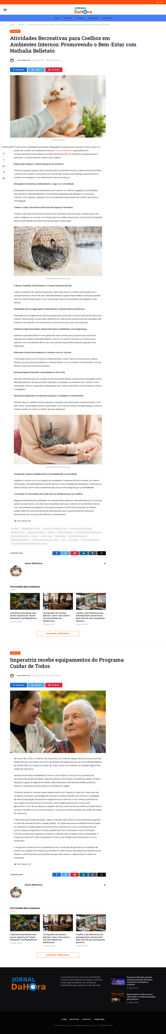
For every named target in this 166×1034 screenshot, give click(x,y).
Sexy (64, 540)
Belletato (15, 528)
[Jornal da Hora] (83, 9)
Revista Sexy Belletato (78, 536)
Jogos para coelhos (36, 532)
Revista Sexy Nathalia (20, 540)
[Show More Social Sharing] (65, 69)
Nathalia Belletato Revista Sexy (88, 532)
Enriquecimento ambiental (81, 528)
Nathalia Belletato (63, 150)
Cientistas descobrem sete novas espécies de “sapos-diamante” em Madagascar (23, 616)
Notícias (68, 18)
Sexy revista (74, 540)
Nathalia (51, 532)
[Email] (3, 178)
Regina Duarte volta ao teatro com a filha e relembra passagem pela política (141, 996)
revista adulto (46, 536)
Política (80, 18)
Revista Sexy (60, 536)
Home (57, 18)
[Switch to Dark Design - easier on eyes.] (158, 2)
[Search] (161, 2)
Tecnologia (93, 18)
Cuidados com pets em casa (55, 528)
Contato (86, 1019)
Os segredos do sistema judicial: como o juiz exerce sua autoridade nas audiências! (56, 617)
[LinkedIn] (3, 165)
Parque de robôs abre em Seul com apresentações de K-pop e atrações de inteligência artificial (140, 981)
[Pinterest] (3, 172)
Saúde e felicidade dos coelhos (45, 540)
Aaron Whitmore (24, 60)
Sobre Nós (107, 18)
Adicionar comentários (58, 633)
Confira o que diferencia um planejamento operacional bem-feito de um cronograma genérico (90, 617)
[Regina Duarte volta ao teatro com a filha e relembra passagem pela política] (118, 997)
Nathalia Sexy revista (20, 536)
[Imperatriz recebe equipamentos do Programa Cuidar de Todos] (58, 722)
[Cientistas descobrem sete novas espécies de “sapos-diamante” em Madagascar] (25, 601)
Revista (35, 536)
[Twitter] (3, 159)
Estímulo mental (18, 532)
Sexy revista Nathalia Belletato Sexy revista (29, 544)
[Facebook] (3, 153)
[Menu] (5, 10)
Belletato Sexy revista (31, 528)
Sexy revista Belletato (90, 540)
